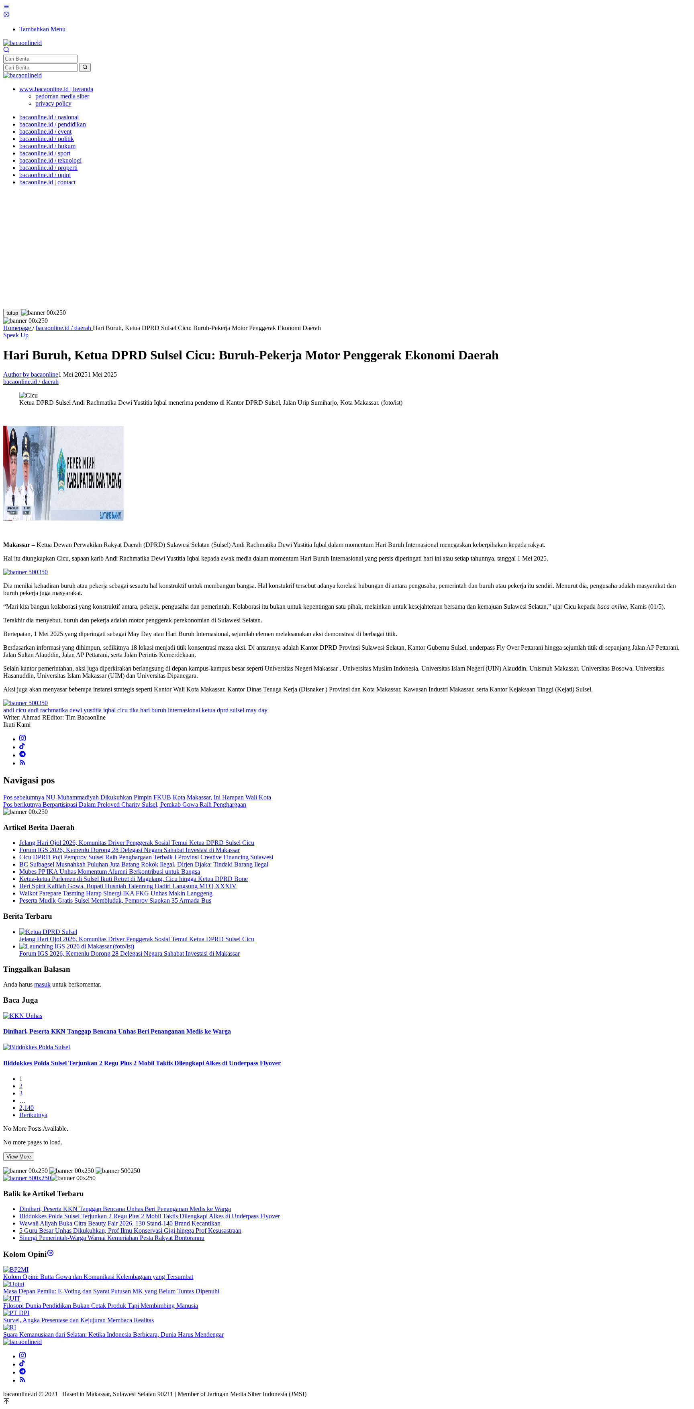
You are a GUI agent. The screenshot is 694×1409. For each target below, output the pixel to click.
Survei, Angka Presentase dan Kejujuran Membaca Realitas (78, 1320)
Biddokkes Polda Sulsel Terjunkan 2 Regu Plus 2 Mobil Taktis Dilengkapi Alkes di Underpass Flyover (142, 1063)
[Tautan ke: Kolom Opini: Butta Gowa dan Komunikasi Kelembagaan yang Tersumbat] (16, 1269)
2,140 (26, 1107)
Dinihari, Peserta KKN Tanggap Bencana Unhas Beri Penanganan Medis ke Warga (117, 1031)
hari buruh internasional (170, 710)
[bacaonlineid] (22, 42)
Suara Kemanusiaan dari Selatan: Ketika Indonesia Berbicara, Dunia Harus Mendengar (113, 1334)
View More (18, 1157)
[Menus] (6, 7)
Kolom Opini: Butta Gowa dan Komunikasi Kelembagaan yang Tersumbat (98, 1276)
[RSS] (22, 763)
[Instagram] (22, 739)
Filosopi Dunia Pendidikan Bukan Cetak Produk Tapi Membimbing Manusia (100, 1305)
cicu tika (128, 710)
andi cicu (14, 710)
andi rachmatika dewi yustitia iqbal (72, 710)
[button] (85, 67)
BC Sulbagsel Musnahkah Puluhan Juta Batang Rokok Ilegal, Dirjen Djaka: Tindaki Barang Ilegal (143, 864)
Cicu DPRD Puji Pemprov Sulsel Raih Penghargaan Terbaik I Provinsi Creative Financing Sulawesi (146, 857)
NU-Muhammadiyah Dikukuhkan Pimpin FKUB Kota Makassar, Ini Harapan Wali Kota (137, 797)
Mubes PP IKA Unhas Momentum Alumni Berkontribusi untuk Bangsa (109, 871)
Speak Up (16, 335)
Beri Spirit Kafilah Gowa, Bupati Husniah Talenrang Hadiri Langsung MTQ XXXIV (128, 886)
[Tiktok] (22, 747)
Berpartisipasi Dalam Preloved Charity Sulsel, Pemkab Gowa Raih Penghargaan (124, 804)
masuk (42, 984)
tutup (12, 313)
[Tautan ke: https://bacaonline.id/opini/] (50, 1254)
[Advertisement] (347, 248)
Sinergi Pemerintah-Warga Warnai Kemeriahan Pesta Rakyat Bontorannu (111, 1237)
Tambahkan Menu (42, 29)
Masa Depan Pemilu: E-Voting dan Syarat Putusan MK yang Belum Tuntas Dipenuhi (111, 1291)
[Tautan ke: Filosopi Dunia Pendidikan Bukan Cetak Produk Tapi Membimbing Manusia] (11, 1298)
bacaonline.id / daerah (31, 381)
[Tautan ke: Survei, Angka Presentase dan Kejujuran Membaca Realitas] (16, 1312)
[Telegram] (22, 755)
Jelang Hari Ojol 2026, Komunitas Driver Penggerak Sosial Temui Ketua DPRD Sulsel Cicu (136, 842)
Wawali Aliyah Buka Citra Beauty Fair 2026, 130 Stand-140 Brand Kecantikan (119, 1223)
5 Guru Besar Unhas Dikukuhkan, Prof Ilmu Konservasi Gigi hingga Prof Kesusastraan (130, 1230)
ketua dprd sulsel (223, 710)
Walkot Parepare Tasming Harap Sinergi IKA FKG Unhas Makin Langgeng (115, 893)
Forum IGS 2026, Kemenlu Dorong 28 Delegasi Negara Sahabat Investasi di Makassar (129, 849)
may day (256, 710)
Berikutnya (33, 1114)
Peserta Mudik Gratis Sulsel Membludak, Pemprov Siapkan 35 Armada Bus (115, 900)
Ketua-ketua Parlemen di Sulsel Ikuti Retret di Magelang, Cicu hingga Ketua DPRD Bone (133, 878)
